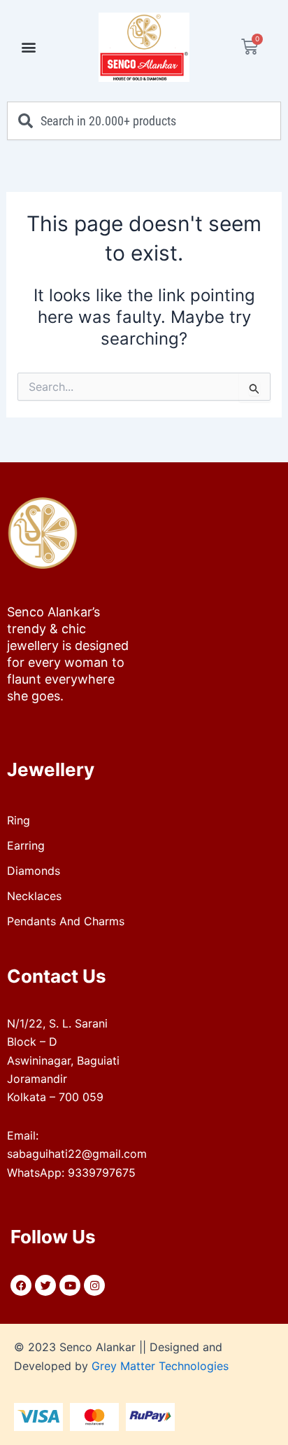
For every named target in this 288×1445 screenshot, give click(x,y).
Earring (26, 845)
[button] (29, 47)
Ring (18, 820)
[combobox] (144, 121)
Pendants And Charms (65, 921)
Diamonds (33, 871)
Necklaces (34, 896)
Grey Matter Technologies (160, 1366)
